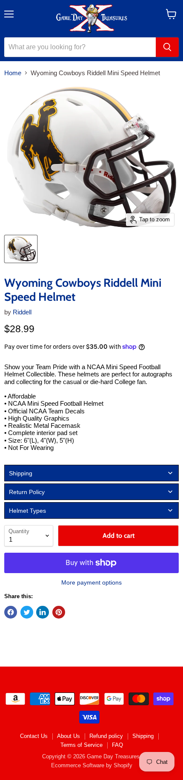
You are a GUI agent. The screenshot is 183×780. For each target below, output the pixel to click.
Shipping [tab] (20, 473)
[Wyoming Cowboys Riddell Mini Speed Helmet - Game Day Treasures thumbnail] (21, 249)
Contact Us (34, 736)
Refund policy (106, 736)
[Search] (167, 47)
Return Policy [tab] (27, 492)
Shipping (143, 736)
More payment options (91, 582)
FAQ (117, 745)
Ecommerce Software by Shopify (91, 765)
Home (12, 72)
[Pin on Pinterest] (58, 612)
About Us (68, 736)
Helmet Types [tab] (27, 510)
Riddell (22, 312)
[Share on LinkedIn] (42, 612)
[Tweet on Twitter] (26, 612)
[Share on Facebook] (10, 612)
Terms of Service (81, 745)
